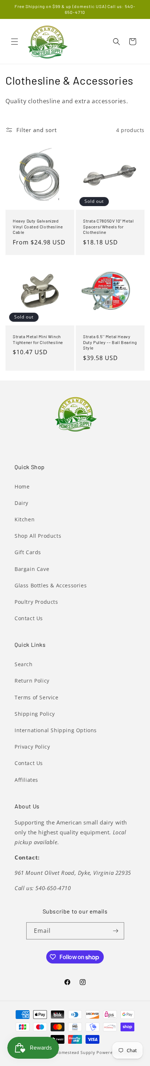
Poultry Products (36, 601)
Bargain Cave (32, 568)
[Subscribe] (116, 930)
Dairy (21, 502)
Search (24, 664)
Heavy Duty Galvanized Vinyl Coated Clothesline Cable (38, 226)
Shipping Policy (35, 713)
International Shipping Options (56, 730)
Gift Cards (28, 552)
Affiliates (26, 779)
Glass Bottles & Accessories (51, 585)
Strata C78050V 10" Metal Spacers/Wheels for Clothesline (108, 226)
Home (22, 486)
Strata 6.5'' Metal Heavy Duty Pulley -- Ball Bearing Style (110, 342)
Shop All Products (38, 535)
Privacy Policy (32, 746)
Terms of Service (37, 697)
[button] (15, 42)
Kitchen (25, 519)
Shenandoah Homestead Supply (61, 1052)
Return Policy (32, 680)
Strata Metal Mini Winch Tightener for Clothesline (38, 339)
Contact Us (29, 618)
